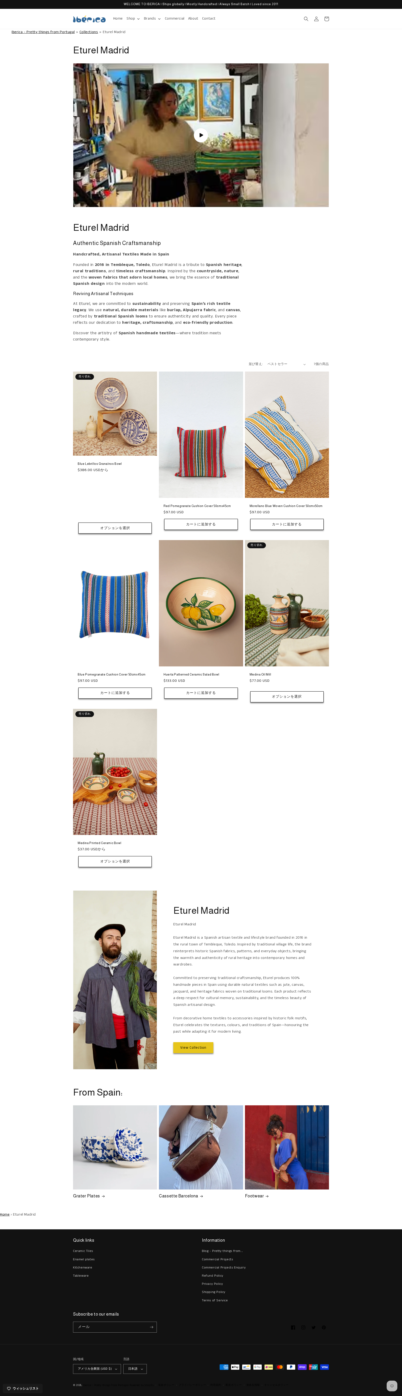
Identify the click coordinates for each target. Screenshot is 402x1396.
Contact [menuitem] (209, 18)
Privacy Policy (212, 1284)
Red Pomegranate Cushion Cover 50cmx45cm (197, 506)
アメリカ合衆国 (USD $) (95, 1369)
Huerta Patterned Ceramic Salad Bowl (191, 674)
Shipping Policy (213, 1292)
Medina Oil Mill (260, 674)
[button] (306, 19)
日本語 (132, 1369)
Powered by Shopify (142, 1385)
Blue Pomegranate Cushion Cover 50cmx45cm (112, 674)
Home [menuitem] (118, 18)
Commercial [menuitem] (174, 18)
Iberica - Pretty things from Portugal (43, 32)
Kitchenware (82, 1267)
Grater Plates (86, 1196)
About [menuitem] (193, 18)
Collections (89, 32)
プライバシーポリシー (192, 1385)
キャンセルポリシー (276, 1385)
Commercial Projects (217, 1259)
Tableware (81, 1275)
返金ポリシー (166, 1385)
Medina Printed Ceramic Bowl (99, 843)
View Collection (193, 1047)
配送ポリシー (234, 1385)
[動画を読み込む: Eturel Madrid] (201, 135)
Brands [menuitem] (150, 18)
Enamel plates (84, 1259)
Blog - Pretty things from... (222, 1251)
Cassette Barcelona (178, 1196)
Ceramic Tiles (83, 1251)
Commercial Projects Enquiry (224, 1267)
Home (5, 1214)
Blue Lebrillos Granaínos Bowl (100, 463)
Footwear (254, 1196)
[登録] (151, 1327)
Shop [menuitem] (131, 18)
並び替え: (256, 364)
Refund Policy (212, 1275)
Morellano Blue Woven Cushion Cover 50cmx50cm (286, 506)
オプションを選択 (115, 528)
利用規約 (215, 1385)
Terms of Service (215, 1300)
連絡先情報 (253, 1385)
